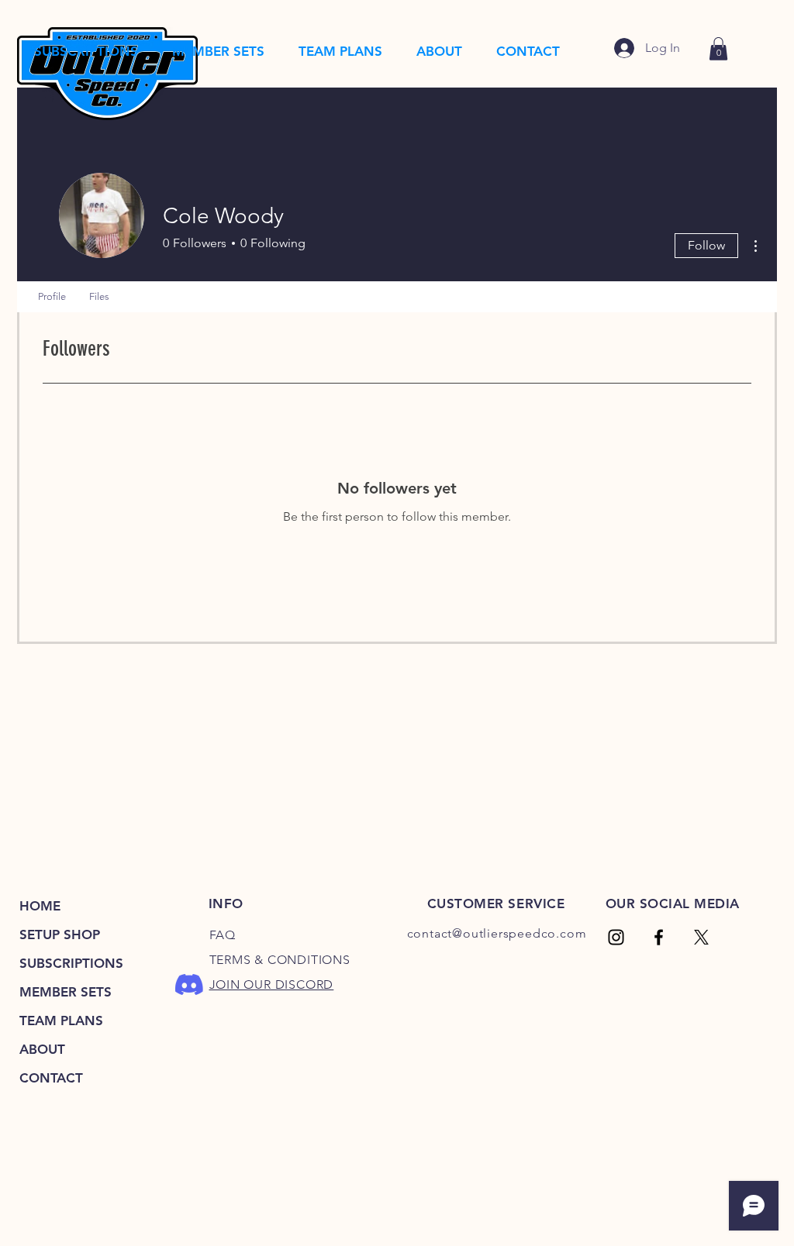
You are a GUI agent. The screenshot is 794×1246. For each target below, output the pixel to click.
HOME (39, 906)
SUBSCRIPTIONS (71, 963)
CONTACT (51, 1078)
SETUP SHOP (59, 934)
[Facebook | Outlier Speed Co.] (658, 937)
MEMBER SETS (65, 992)
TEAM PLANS (61, 1020)
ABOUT (42, 1049)
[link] (718, 48)
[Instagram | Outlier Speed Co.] (616, 937)
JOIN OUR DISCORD (271, 984)
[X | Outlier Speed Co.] (701, 937)
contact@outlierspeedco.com (497, 933)
